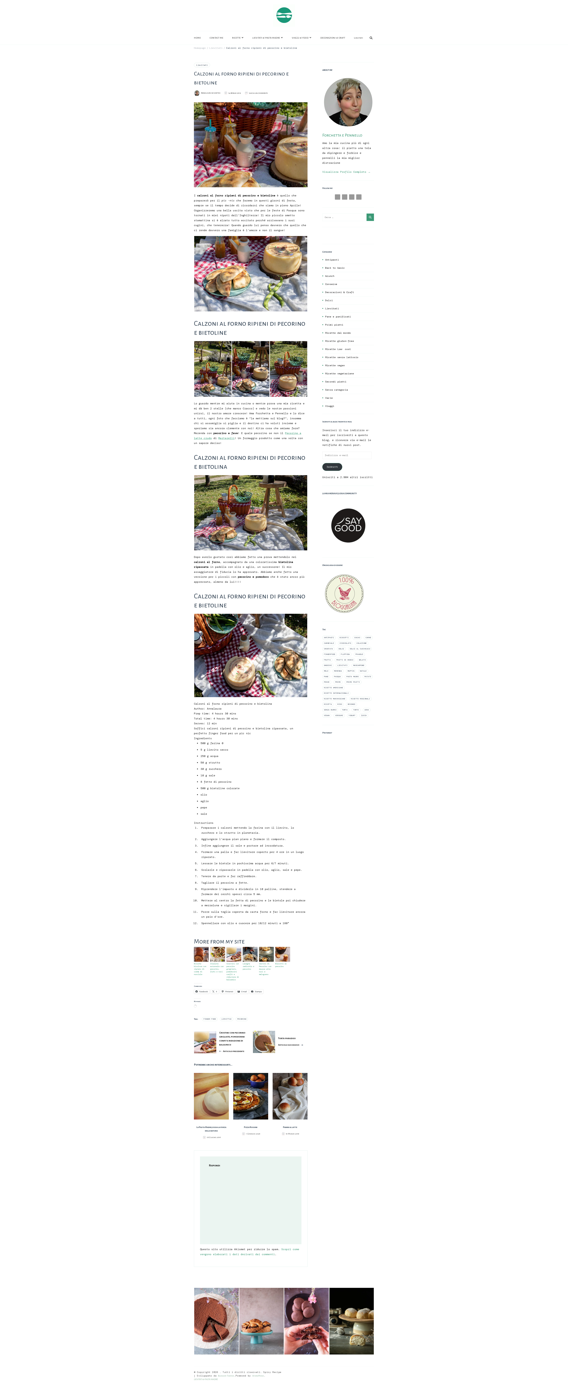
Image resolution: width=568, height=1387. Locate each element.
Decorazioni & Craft (339, 292)
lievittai (227, 1019)
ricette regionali (360, 699)
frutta (327, 660)
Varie (329, 397)
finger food (210, 1019)
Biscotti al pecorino (281, 965)
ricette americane (333, 687)
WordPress (258, 1376)
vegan (327, 715)
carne (368, 637)
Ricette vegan (335, 365)
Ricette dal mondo (338, 332)
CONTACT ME (216, 38)
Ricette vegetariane (339, 373)
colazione (361, 643)
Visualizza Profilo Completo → (346, 172)
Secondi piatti (335, 381)
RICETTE (236, 38)
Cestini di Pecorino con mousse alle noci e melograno (265, 969)
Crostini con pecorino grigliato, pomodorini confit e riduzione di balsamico (232, 972)
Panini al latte (290, 1127)
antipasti (329, 637)
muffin (351, 671)
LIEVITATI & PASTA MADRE (266, 38)
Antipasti (332, 259)
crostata (328, 649)
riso (339, 704)
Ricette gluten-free (339, 341)
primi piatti (353, 682)
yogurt (352, 715)
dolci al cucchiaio (360, 649)
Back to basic (335, 267)
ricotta (328, 704)
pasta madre (352, 676)
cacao (357, 637)
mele (326, 671)
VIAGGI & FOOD (300, 38)
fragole (359, 654)
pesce (327, 682)
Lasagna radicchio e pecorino (248, 966)
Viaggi (329, 406)
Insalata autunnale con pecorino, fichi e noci (217, 968)
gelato (362, 660)
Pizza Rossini (250, 1127)
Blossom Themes (226, 1376)
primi (338, 682)
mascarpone (358, 665)
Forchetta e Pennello (342, 135)
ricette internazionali (336, 693)
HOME (197, 38)
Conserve (331, 284)
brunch (329, 276)
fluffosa (345, 654)
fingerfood (329, 654)
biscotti (344, 637)
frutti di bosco (344, 660)
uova (366, 710)
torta (345, 710)
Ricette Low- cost (338, 349)
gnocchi (328, 665)
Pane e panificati (338, 316)
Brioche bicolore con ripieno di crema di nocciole (200, 969)
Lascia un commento (258, 93)
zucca (364, 715)
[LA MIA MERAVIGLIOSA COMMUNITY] (348, 502)
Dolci (329, 300)
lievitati (342, 665)
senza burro (330, 710)
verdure (339, 715)
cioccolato (345, 643)
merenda (338, 671)
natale (363, 671)
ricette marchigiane (334, 699)
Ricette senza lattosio (341, 357)
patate (367, 676)
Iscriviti (332, 466)
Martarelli (226, 438)
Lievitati (358, 38)
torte (356, 710)
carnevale (329, 643)
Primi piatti (334, 324)
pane (326, 676)
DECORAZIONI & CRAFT (332, 38)
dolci (341, 649)
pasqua (337, 676)
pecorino (241, 1019)
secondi (351, 704)
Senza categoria (336, 389)
